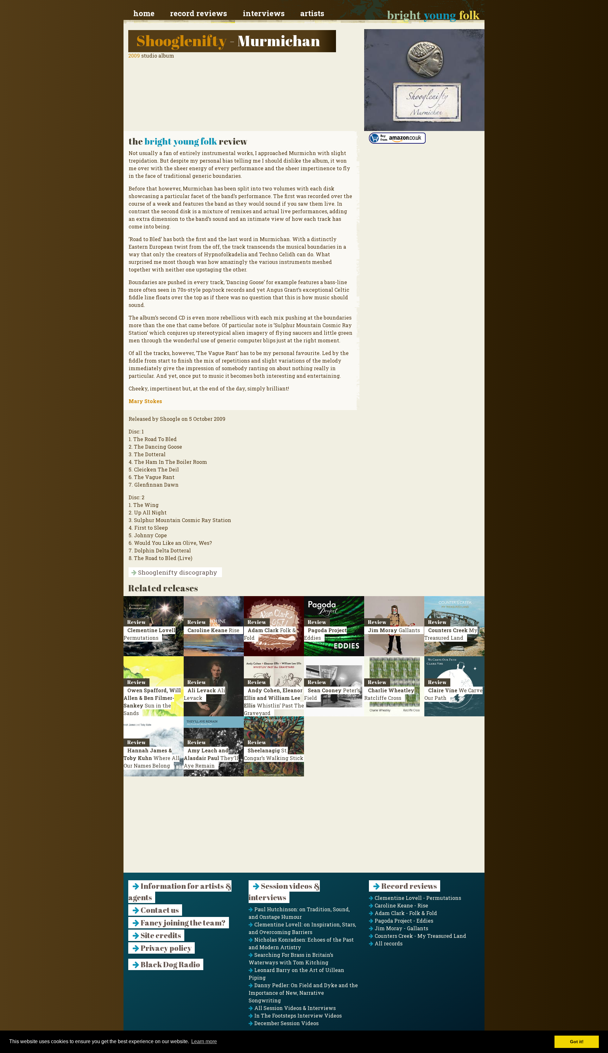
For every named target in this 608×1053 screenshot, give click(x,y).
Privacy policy (165, 948)
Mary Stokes (145, 401)
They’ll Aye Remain (211, 758)
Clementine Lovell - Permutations (417, 897)
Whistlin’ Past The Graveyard (274, 701)
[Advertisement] (304, 828)
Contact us (159, 910)
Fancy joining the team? (182, 923)
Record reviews (198, 13)
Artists (312, 13)
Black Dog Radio (169, 964)
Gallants (394, 630)
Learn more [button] (204, 1041)
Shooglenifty (181, 40)
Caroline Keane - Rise (400, 905)
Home (144, 13)
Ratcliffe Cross (389, 694)
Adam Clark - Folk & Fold (405, 913)
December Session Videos (286, 1023)
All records (387, 943)
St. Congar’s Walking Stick (273, 754)
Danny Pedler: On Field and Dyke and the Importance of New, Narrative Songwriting (303, 993)
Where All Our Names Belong (152, 758)
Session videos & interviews (284, 891)
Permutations (149, 634)
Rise (213, 630)
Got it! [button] (577, 1041)
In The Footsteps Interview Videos (297, 1015)
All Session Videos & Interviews (294, 1008)
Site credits (160, 935)
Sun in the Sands (152, 701)
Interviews (264, 13)
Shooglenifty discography (176, 572)
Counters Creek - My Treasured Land (419, 935)
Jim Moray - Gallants (400, 928)
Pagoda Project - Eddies (403, 920)
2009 (134, 55)
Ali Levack (204, 694)
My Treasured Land (451, 634)
